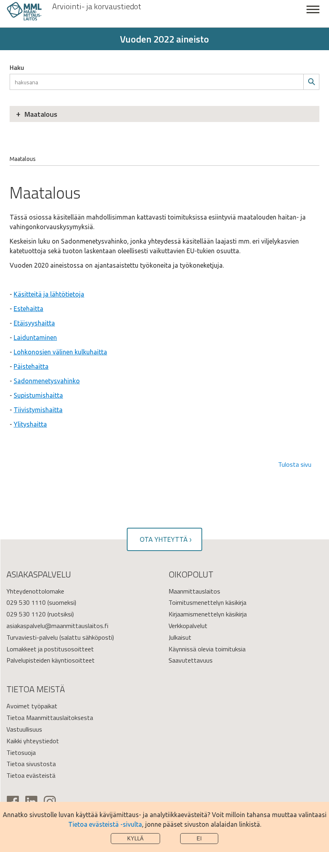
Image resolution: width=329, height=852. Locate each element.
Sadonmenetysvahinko (47, 380)
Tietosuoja (21, 752)
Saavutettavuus (191, 660)
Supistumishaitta (38, 395)
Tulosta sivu (294, 464)
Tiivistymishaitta (38, 409)
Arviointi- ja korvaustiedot (96, 6)
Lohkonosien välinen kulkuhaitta (60, 352)
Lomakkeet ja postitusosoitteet (50, 649)
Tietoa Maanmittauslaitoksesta (49, 717)
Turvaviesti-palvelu (32, 637)
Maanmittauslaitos (194, 591)
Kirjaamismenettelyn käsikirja (208, 614)
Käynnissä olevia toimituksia (207, 649)
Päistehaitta (31, 366)
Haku (17, 67)
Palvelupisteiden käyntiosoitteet (50, 660)
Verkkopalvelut (188, 625)
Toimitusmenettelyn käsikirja (207, 602)
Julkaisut (180, 637)
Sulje (313, 14)
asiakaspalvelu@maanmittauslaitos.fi (57, 625)
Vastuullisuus (24, 729)
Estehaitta (28, 308)
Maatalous (40, 114)
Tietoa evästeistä (30, 775)
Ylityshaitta (30, 424)
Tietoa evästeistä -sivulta (105, 824)
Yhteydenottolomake (35, 591)
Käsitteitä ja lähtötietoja (49, 294)
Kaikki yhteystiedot (32, 741)
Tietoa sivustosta (31, 764)
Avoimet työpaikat (31, 706)
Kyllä (135, 839)
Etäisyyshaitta (34, 323)
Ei (199, 839)
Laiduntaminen (35, 337)
